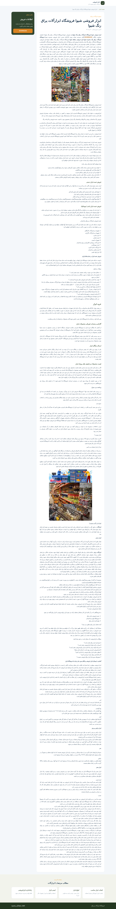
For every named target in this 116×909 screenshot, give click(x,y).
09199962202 (88, 37)
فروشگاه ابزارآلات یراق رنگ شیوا (54, 34)
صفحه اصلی (16, 3)
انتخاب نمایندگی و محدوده (18, 905)
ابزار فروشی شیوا (68, 34)
